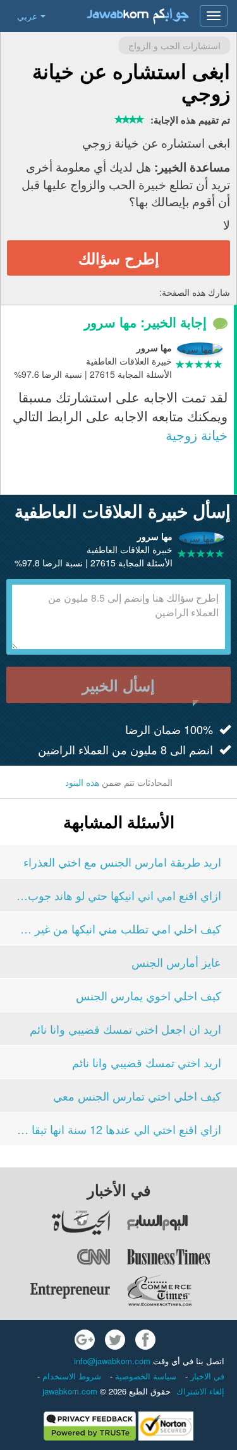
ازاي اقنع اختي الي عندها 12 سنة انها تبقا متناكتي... (118, 1129)
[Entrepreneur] (56, 1290)
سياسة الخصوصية (144, 1376)
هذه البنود (82, 782)
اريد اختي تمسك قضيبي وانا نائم (146, 1062)
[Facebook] (145, 1340)
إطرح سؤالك (118, 258)
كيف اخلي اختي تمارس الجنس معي (137, 1095)
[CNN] (56, 1256)
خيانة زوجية (197, 434)
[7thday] (181, 1222)
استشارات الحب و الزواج (174, 45)
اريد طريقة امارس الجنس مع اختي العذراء (122, 861)
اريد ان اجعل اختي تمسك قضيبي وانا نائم (125, 1028)
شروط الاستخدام (70, 1376)
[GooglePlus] (85, 1340)
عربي (27, 15)
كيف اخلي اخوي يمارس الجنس (148, 995)
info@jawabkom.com (112, 1361)
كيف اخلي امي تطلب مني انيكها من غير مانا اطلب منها (118, 928)
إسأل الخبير (118, 685)
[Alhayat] (56, 1222)
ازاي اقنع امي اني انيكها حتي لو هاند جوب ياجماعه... (118, 895)
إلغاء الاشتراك (200, 1391)
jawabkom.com (69, 1391)
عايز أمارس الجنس (176, 962)
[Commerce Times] (181, 1290)
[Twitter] (115, 1340)
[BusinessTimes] (181, 1256)
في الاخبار (206, 1376)
